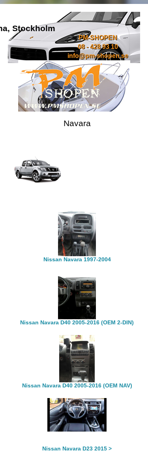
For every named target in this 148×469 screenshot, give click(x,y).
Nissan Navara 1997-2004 (77, 259)
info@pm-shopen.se (97, 55)
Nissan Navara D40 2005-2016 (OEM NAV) (77, 385)
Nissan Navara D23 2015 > (77, 448)
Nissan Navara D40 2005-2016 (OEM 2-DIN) (77, 322)
